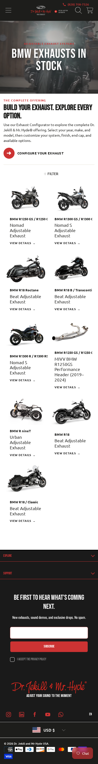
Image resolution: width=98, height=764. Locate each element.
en (90, 714)
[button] (8, 10)
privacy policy (38, 659)
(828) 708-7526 (78, 4)
